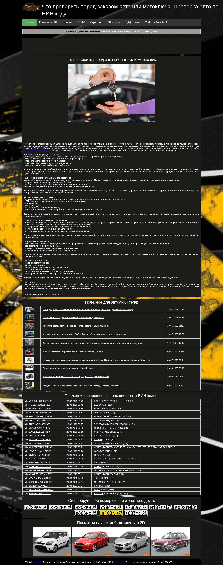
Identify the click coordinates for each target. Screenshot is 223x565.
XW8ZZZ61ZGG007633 (40, 416)
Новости (67, 22)
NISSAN (98, 439)
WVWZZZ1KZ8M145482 (40, 474)
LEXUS (97, 455)
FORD (97, 401)
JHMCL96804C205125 (40, 466)
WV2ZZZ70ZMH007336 (40, 447)
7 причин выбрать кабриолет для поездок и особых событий (73, 352)
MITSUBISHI (100, 470)
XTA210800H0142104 (39, 459)
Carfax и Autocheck (156, 22)
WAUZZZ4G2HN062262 (40, 435)
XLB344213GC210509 (40, 408)
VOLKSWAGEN (101, 416)
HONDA (97, 466)
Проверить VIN (48, 22)
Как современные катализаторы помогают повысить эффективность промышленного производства (92, 343)
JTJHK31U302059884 (39, 455)
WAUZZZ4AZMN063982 (40, 478)
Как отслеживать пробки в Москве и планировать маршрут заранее (76, 326)
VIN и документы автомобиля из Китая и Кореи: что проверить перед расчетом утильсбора (88, 309)
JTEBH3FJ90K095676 (39, 424)
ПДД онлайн (132, 22)
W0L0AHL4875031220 (40, 412)
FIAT (96, 486)
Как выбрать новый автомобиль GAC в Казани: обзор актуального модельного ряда (84, 334)
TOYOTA (98, 424)
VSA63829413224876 (39, 428)
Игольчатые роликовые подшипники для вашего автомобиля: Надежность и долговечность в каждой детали (96, 360)
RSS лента (119, 562)
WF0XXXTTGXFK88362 (40, 401)
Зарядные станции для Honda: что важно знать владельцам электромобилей (81, 386)
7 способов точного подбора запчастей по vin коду (68, 368)
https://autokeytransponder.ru (38, 150)
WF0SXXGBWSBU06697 (41, 489)
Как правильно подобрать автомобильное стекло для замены (73, 317)
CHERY (97, 432)
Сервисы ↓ (96, 22)
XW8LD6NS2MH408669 (40, 420)
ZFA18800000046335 (39, 486)
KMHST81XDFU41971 (40, 493)
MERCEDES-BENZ (103, 428)
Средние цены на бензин (82, 31)
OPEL (97, 412)
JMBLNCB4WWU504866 (41, 470)
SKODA (97, 420)
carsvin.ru (37, 562)
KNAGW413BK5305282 (40, 462)
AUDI (96, 435)
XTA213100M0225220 (39, 405)
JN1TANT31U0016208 (40, 439)
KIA (95, 462)
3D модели (114, 22)
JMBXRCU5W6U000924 (40, 482)
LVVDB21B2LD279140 (40, 432)
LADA (96, 405)
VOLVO (97, 408)
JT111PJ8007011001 (39, 443)
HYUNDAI (98, 493)
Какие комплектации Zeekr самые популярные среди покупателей (76, 376)
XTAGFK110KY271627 (40, 451)
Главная (29, 22)
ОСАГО (81, 22)
